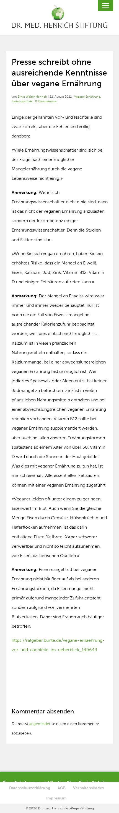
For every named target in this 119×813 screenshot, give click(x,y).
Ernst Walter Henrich (32, 96)
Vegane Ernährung (87, 96)
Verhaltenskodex (88, 788)
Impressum (56, 798)
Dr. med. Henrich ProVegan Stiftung (66, 808)
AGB (62, 788)
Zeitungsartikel (22, 101)
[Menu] (105, 5)
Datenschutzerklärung (29, 788)
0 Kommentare (45, 101)
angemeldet (39, 723)
